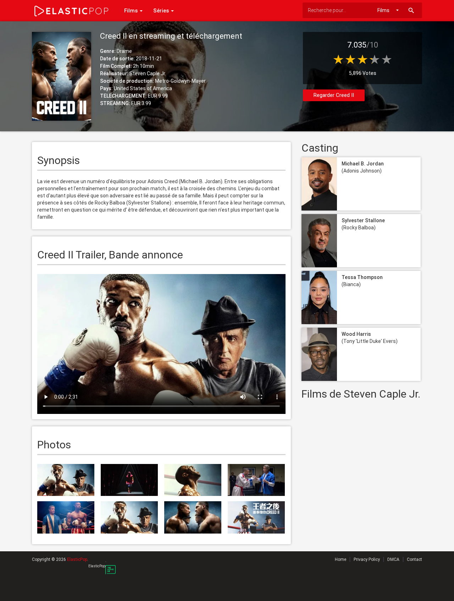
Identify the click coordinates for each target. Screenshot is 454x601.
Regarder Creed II (334, 95)
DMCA (393, 559)
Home (340, 559)
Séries (161, 10)
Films (131, 10)
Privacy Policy (367, 559)
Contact (414, 559)
